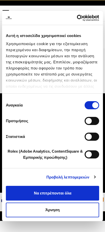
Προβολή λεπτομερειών (67, 177)
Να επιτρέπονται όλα (52, 193)
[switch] (92, 121)
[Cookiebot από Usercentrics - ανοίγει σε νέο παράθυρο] (77, 18)
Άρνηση (52, 210)
